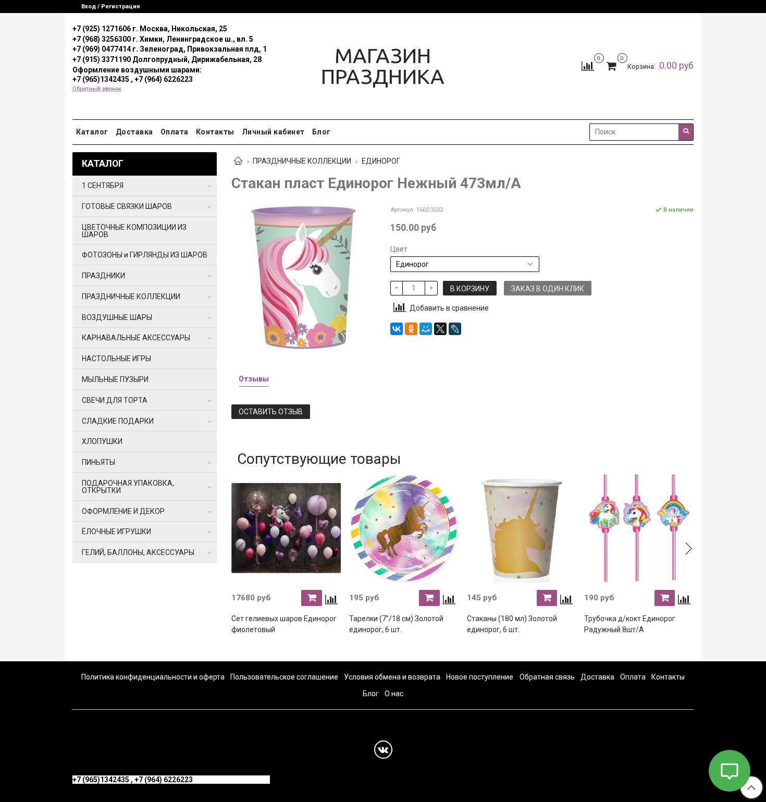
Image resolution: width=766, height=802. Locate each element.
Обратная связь (547, 677)
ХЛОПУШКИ (102, 441)
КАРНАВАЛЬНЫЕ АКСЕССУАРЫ (136, 338)
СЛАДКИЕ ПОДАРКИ (118, 421)
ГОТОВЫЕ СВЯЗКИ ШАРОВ (127, 206)
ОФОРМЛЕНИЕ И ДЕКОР (123, 511)
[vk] (383, 750)
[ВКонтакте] (396, 329)
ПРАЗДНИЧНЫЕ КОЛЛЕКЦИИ (302, 161)
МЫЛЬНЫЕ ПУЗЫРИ (115, 379)
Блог (321, 132)
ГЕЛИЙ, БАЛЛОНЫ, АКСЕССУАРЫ (138, 552)
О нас (394, 693)
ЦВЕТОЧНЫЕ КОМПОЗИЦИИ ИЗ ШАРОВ (134, 231)
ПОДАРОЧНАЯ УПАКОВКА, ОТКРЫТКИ (128, 487)
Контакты (215, 132)
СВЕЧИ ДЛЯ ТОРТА (114, 400)
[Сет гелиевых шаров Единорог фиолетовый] (286, 528)
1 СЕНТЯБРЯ (102, 185)
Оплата (174, 132)
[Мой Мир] (425, 329)
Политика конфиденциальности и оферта (153, 677)
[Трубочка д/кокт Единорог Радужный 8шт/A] (639, 528)
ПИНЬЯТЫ (98, 462)
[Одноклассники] (411, 329)
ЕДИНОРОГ (381, 161)
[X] (440, 329)
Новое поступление (479, 677)
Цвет (398, 249)
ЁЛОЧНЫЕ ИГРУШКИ (116, 531)
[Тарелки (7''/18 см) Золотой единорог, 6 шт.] (404, 528)
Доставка (134, 132)
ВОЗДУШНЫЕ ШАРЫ (117, 317)
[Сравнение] (588, 65)
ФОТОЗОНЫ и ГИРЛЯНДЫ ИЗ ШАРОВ (144, 255)
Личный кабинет (273, 132)
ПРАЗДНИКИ (103, 276)
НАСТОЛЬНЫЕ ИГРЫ (116, 358)
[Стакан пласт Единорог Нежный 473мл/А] (303, 277)
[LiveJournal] (455, 329)
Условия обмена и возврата (392, 677)
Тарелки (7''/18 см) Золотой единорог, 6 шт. (396, 624)
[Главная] (238, 161)
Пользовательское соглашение (284, 677)
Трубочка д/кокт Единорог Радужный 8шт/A (629, 624)
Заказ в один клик (547, 289)
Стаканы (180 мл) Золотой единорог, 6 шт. (512, 624)
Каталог (92, 132)
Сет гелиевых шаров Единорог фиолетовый (284, 624)
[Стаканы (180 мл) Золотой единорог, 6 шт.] (521, 528)
